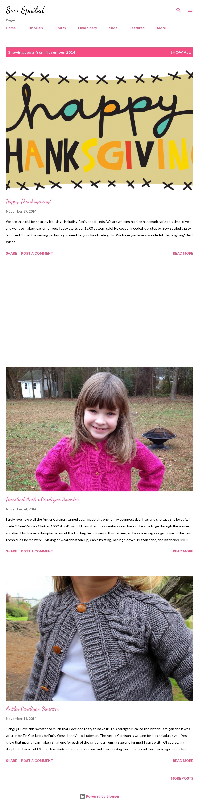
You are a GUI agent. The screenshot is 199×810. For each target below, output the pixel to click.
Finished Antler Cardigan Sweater (42, 499)
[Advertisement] (99, 312)
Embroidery (87, 28)
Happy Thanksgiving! (28, 201)
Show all (180, 52)
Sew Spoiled (25, 10)
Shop (113, 28)
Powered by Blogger (102, 796)
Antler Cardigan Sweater (32, 708)
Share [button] (11, 253)
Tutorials (35, 28)
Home (11, 28)
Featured (137, 28)
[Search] (179, 9)
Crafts (60, 28)
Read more (183, 253)
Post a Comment (37, 253)
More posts (182, 778)
